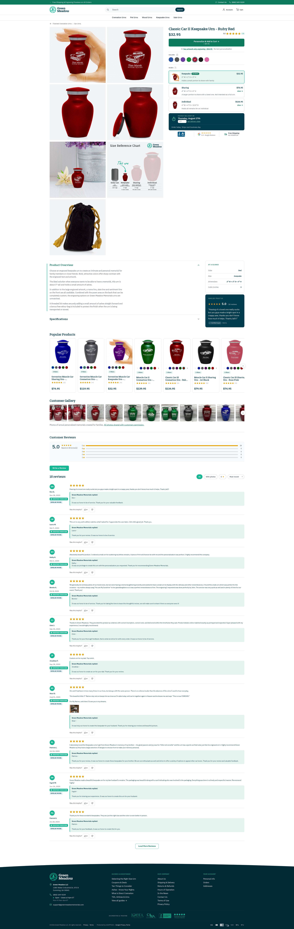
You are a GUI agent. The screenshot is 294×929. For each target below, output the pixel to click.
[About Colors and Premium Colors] (177, 55)
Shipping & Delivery (166, 882)
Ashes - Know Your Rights (123, 889)
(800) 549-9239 (59, 895)
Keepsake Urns (162, 17)
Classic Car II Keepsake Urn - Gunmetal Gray (177, 59)
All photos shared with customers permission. (124, 425)
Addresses (207, 886)
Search (180, 10)
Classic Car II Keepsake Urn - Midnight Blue (171, 59)
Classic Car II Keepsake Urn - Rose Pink (207, 59)
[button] (53, 367)
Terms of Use (163, 900)
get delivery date (193, 121)
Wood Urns (147, 17)
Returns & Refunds (166, 886)
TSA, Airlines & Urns (120, 897)
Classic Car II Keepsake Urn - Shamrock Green (189, 59)
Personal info (209, 879)
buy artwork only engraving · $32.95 (198, 49)
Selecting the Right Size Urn (124, 879)
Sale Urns (178, 17)
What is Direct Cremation (122, 893)
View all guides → (119, 900)
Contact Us (162, 897)
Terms (92, 925)
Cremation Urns (119, 17)
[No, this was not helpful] (92, 509)
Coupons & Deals (119, 882)
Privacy (85, 925)
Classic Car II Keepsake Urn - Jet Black (201, 59)
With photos (210, 477)
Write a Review (59, 468)
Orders (206, 882)
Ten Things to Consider (122, 886)
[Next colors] (158, 368)
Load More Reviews (147, 846)
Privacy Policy (164, 904)
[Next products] (243, 365)
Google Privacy (120, 925)
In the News (163, 893)
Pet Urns (134, 17)
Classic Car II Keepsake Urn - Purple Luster (183, 59)
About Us (162, 879)
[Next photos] (243, 413)
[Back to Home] (51, 24)
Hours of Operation (166, 889)
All (199, 477)
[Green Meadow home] (59, 9)
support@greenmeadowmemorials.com (68, 905)
